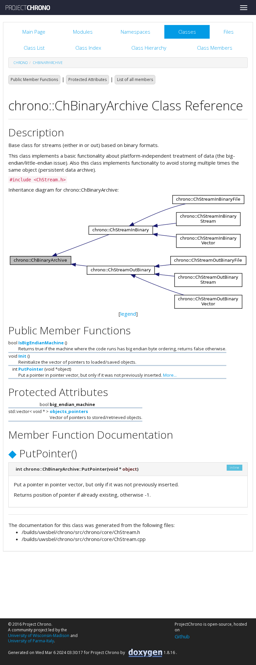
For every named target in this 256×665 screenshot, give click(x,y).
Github (182, 636)
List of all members (135, 79)
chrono (21, 62)
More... (170, 375)
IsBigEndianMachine (41, 343)
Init (22, 356)
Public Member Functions (34, 79)
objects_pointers (69, 411)
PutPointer (30, 369)
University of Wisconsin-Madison (38, 635)
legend (128, 313)
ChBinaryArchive (48, 62)
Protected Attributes (87, 79)
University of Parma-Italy (31, 641)
